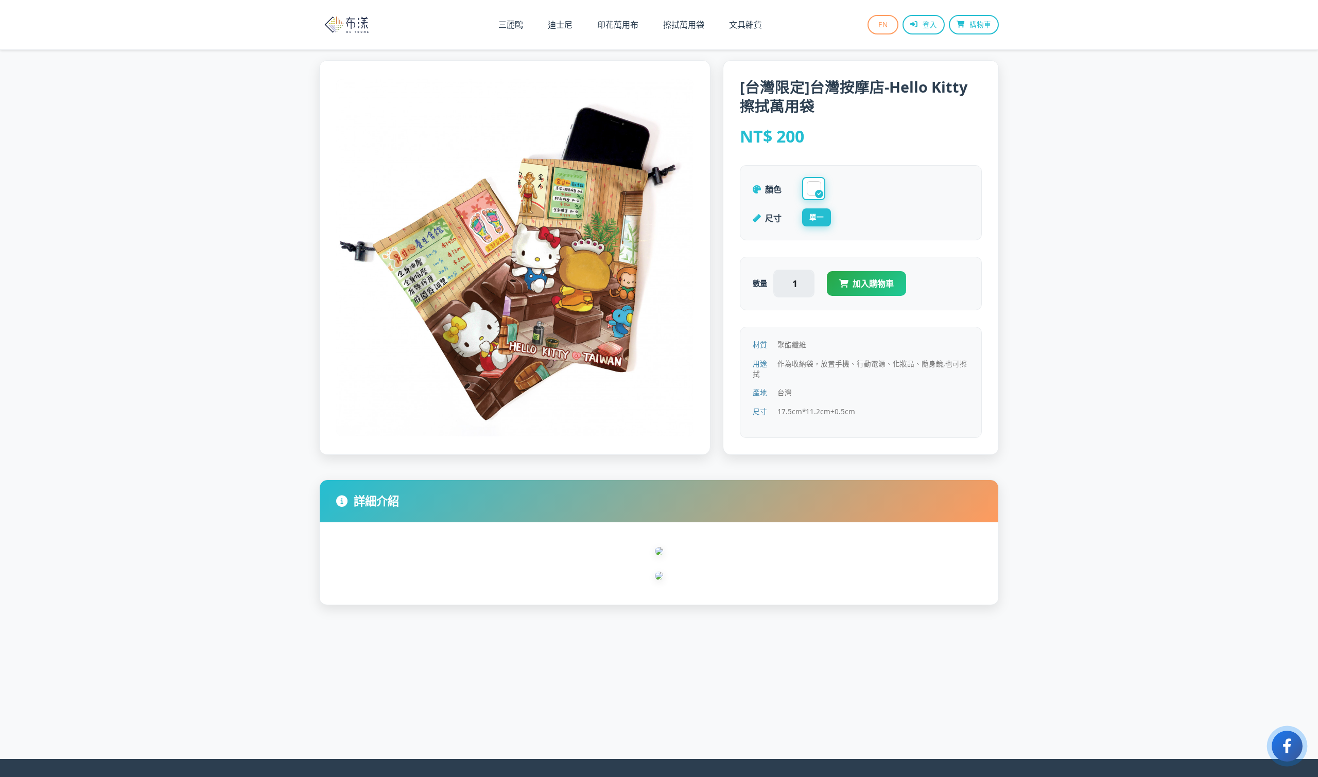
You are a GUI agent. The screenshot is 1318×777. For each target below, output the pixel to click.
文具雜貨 (745, 24)
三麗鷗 (510, 24)
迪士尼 (560, 24)
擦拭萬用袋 (683, 24)
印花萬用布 (617, 24)
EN (883, 24)
